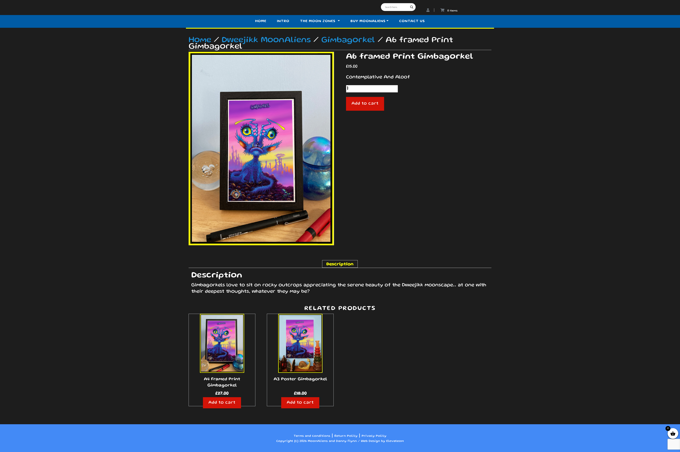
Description (339, 264)
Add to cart (365, 104)
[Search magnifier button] (411, 7)
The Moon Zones (318, 21)
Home (260, 21)
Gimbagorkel (348, 40)
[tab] (340, 264)
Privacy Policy (374, 436)
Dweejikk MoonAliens (266, 40)
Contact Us (412, 21)
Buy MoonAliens (368, 21)
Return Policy (346, 436)
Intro (283, 21)
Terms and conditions (312, 436)
